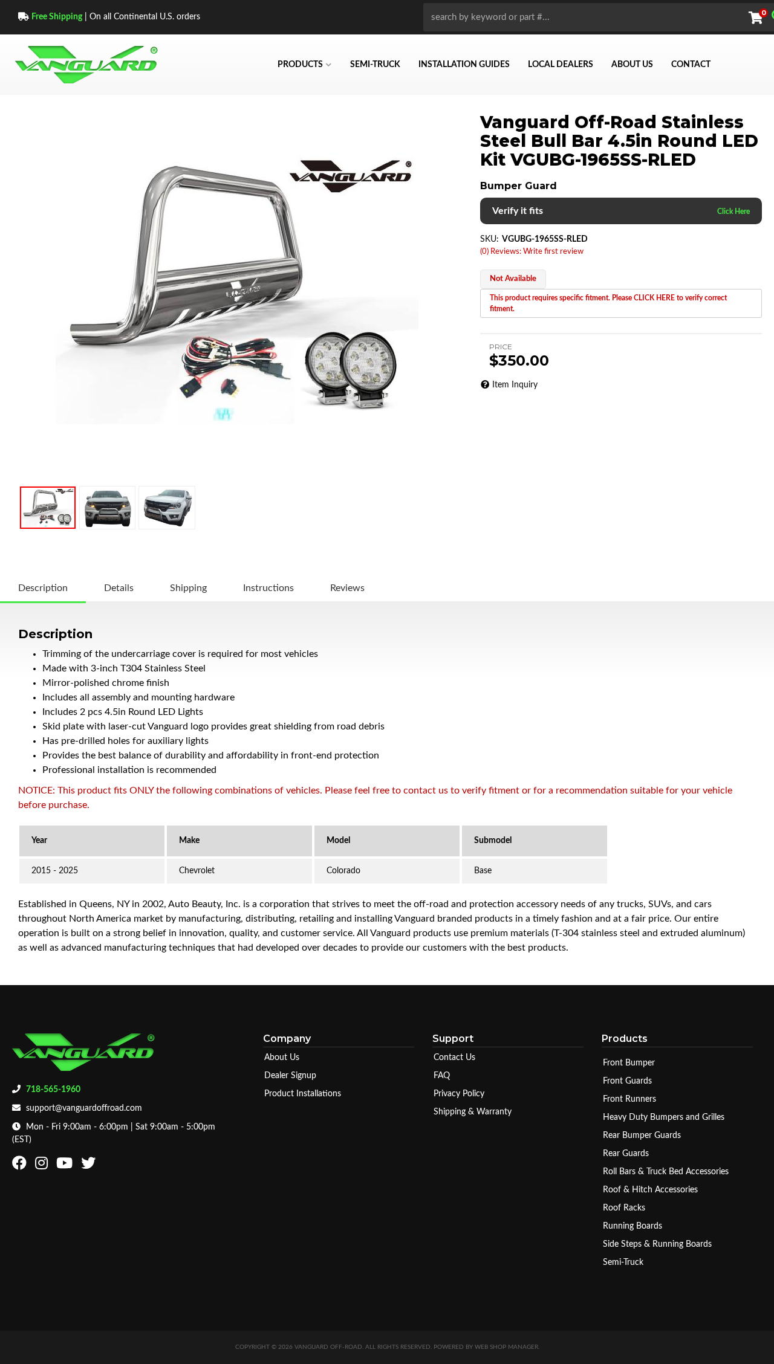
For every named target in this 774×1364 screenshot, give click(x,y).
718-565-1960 (53, 1089)
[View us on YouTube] (66, 1165)
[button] (304, 64)
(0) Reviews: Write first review (532, 252)
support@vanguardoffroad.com (84, 1108)
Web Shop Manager (506, 1347)
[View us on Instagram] (43, 1165)
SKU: (489, 239)
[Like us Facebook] (21, 1165)
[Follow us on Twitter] (90, 1165)
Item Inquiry (515, 385)
